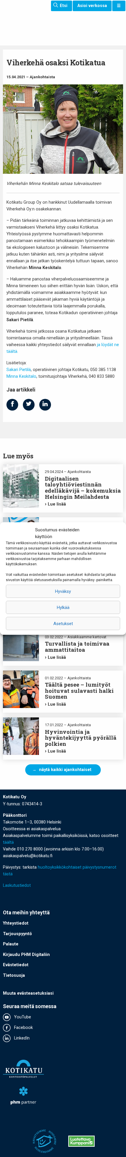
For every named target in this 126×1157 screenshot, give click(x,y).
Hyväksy (63, 591)
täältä (8, 842)
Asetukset (63, 623)
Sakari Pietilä (18, 369)
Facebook (23, 1027)
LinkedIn (21, 1038)
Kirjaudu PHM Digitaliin (26, 954)
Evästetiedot (15, 964)
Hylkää (63, 607)
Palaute (10, 944)
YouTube (22, 1017)
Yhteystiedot (15, 923)
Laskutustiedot (17, 885)
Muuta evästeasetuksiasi (28, 993)
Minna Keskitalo (21, 376)
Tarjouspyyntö (17, 933)
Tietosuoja (14, 975)
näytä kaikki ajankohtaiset (65, 769)
